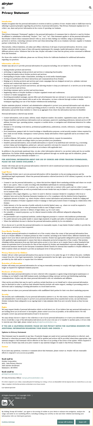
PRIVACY (6, 398)
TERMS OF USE (20, 398)
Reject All (82, 422)
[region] (46, 417)
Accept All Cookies (65, 422)
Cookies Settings (8, 422)
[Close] (89, 411)
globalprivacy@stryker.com (12, 374)
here (37, 155)
